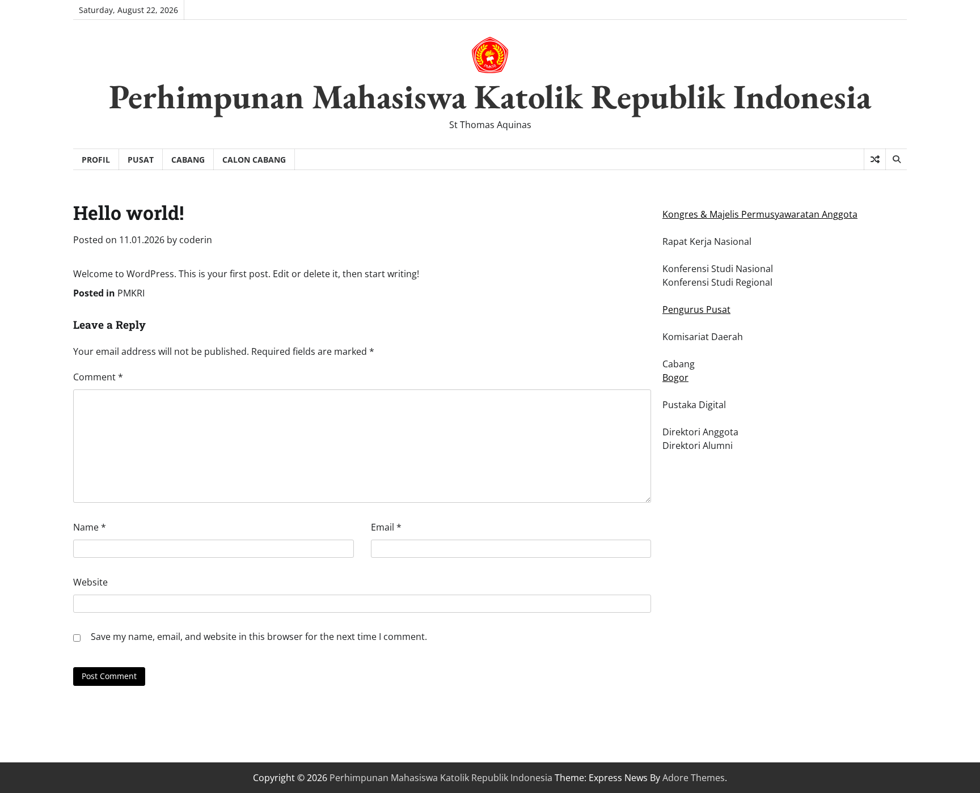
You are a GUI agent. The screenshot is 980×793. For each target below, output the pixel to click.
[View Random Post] (874, 159)
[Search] (896, 159)
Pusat (141, 159)
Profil (96, 159)
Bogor (675, 377)
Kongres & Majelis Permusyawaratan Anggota (760, 214)
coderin (195, 240)
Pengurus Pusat (696, 309)
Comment (98, 377)
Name (89, 527)
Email (386, 527)
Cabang (188, 159)
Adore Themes (693, 777)
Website (90, 582)
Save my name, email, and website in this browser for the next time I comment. (259, 636)
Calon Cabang (254, 159)
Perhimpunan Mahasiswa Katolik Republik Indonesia (490, 96)
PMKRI (131, 293)
